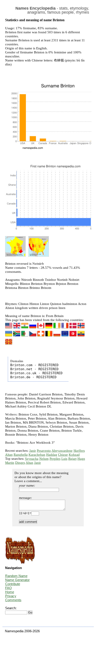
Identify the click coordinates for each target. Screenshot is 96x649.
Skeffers (79, 450)
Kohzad (74, 454)
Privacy (10, 596)
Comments (13, 600)
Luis (64, 458)
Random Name (16, 576)
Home (9, 592)
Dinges (20, 462)
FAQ (8, 588)
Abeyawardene (62, 450)
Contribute (12, 584)
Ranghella (21, 454)
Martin (9, 462)
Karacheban (37, 454)
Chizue (63, 454)
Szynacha (31, 458)
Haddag (51, 454)
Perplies (55, 458)
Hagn (81, 458)
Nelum (44, 458)
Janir (32, 450)
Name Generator (17, 580)
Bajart (72, 458)
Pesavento (44, 450)
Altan (9, 454)
